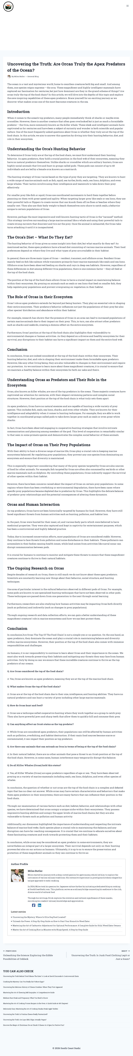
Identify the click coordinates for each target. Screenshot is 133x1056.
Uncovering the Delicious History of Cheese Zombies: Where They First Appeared (32, 987)
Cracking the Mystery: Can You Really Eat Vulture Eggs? (23, 982)
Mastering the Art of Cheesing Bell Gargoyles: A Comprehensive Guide (28, 992)
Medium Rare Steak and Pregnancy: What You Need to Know (25, 998)
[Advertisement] (66, 31)
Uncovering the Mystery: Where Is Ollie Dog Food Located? (39, 917)
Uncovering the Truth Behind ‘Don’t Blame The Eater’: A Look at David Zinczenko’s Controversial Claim (41, 976)
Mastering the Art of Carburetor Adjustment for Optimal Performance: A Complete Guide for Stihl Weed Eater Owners (67, 925)
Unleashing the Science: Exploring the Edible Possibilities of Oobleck (28, 955)
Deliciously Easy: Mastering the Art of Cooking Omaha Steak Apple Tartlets (30, 1009)
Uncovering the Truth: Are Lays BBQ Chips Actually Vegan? (24, 1020)
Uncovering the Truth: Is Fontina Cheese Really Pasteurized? (25, 1014)
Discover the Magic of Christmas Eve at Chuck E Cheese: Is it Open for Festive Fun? (33, 1025)
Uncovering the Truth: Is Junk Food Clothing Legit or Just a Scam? (100, 955)
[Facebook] (33, 905)
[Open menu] (127, 6)
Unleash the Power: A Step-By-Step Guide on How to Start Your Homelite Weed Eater (51, 921)
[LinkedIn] (39, 905)
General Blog (33, 76)
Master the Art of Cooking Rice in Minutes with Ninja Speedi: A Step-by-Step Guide (50, 929)
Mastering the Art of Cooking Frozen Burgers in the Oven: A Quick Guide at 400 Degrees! (35, 1003)
